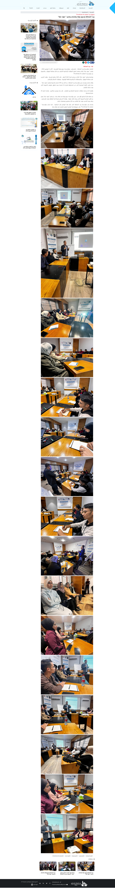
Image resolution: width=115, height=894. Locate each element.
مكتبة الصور (52, 8)
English (31, 8)
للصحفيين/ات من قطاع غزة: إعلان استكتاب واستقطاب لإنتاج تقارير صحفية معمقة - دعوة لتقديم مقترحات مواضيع (29, 57)
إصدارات (74, 8)
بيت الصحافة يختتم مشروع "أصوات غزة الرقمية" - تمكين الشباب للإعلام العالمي (29, 76)
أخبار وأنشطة (82, 8)
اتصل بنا (38, 8)
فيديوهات (61, 8)
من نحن (44, 8)
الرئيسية (91, 8)
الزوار (68, 8)
